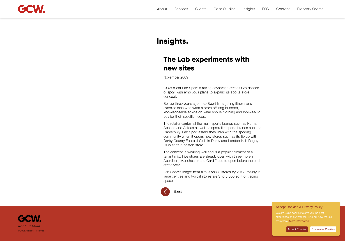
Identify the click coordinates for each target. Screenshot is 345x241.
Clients (200, 9)
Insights (249, 9)
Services (181, 9)
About (162, 9)
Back (178, 192)
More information (299, 220)
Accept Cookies (297, 229)
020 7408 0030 (29, 226)
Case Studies (224, 9)
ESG (265, 9)
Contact (283, 9)
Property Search (310, 9)
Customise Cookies (323, 229)
